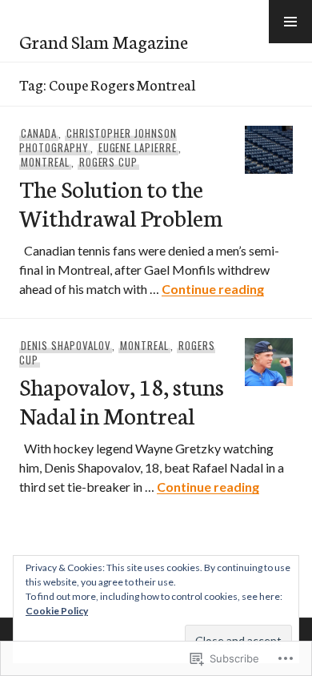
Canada (39, 133)
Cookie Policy (57, 611)
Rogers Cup (108, 162)
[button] (290, 21)
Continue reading (213, 288)
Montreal (45, 162)
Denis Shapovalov (66, 345)
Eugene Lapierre (138, 147)
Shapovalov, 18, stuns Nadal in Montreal (121, 400)
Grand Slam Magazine (103, 41)
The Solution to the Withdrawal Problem (120, 202)
